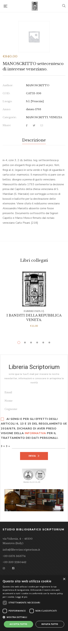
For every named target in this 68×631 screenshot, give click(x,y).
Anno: (7, 109)
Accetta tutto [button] (18, 624)
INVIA (32, 456)
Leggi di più (21, 596)
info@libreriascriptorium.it (21, 549)
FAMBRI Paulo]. (34, 311)
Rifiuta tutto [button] (49, 624)
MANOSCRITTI (37, 117)
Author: (8, 85)
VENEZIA (55, 117)
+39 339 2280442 (14, 562)
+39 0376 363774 (14, 556)
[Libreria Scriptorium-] (35, 6)
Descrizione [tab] (34, 140)
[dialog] (34, 603)
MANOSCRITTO (37, 85)
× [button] (64, 579)
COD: (6, 93)
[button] (34, 617)
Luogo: (7, 101)
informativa (35, 433)
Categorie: (10, 117)
